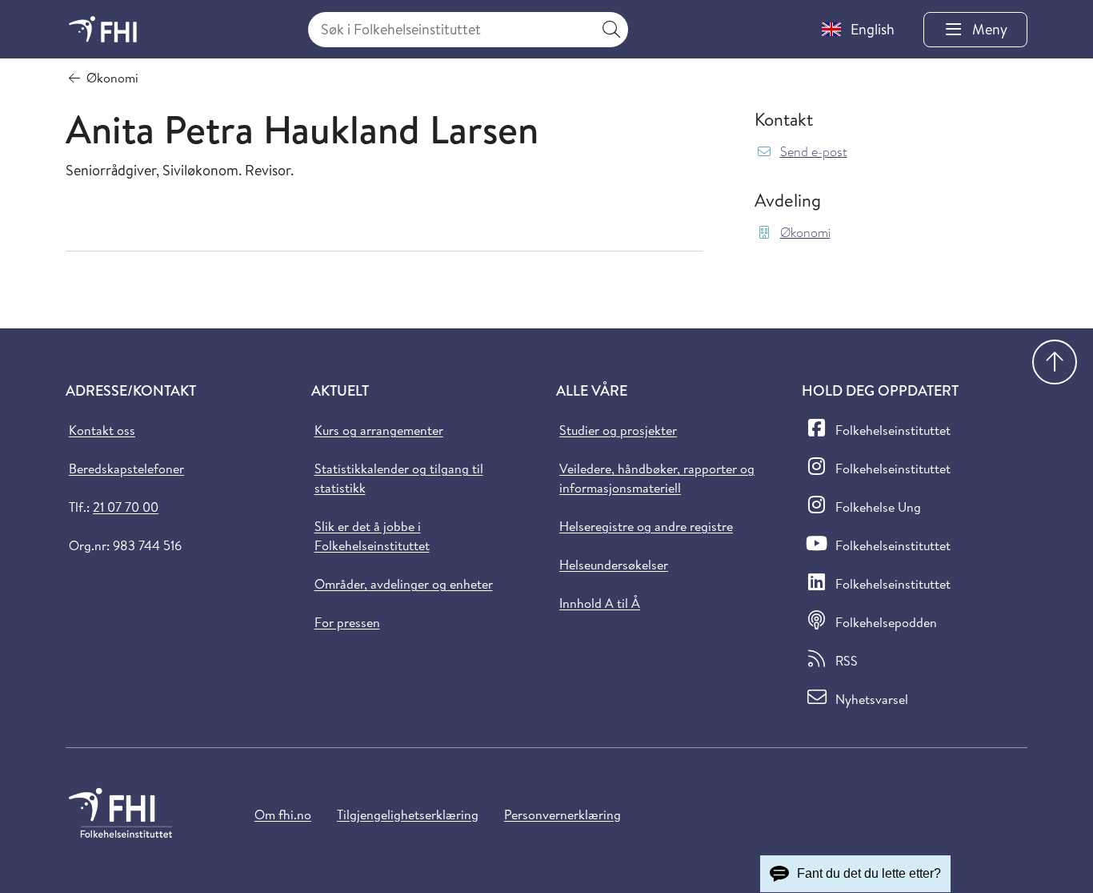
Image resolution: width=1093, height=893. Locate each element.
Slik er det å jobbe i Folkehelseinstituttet (372, 535)
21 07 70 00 (125, 507)
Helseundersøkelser (613, 564)
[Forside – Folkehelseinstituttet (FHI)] (102, 29)
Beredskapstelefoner (126, 468)
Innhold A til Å (599, 603)
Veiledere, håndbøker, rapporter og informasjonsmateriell (657, 478)
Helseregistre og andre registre (646, 526)
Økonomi (805, 232)
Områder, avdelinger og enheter (403, 584)
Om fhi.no (282, 814)
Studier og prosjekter (618, 430)
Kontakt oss (102, 430)
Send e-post (813, 152)
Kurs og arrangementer (378, 430)
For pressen (347, 622)
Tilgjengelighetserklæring (407, 814)
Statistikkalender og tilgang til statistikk (398, 478)
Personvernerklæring (562, 814)
